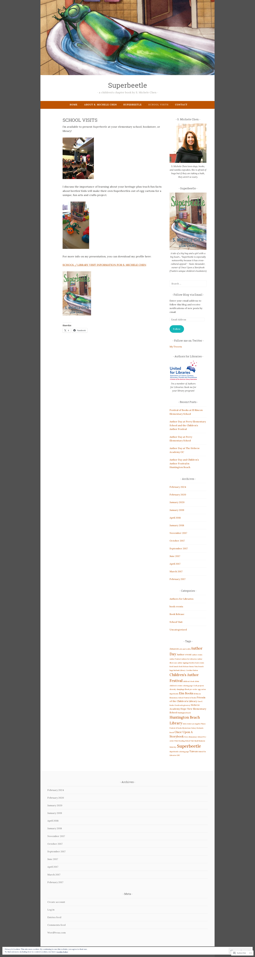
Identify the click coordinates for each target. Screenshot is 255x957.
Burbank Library (179, 670)
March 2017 (176, 571)
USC (178, 755)
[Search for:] (188, 283)
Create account (56, 901)
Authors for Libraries (181, 598)
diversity (173, 689)
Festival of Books (190, 698)
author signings (183, 663)
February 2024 (178, 486)
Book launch (174, 666)
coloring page (188, 686)
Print (176, 741)
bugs (171, 670)
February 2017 (177, 579)
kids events (187, 724)
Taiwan (193, 751)
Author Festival (175, 659)
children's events (176, 686)
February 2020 (178, 494)
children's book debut (191, 681)
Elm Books (186, 693)
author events (197, 655)
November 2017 (178, 533)
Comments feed (56, 924)
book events (176, 606)
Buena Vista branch (196, 666)
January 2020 (177, 502)
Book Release (177, 614)
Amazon (174, 648)
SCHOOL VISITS (158, 104)
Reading (182, 741)
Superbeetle (127, 85)
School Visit (176, 621)
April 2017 (175, 563)
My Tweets (176, 346)
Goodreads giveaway (182, 705)
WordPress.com (56, 932)
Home (73, 104)
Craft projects (198, 686)
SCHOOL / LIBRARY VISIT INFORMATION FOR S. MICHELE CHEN (104, 264)
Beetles (192, 663)
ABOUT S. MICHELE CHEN (100, 104)
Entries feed (54, 917)
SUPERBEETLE (132, 104)
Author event (184, 654)
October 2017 (177, 540)
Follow (176, 328)
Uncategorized (178, 629)
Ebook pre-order (191, 689)
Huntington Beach (184, 713)
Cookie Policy (62, 952)
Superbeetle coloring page (179, 752)
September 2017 (179, 548)
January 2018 (177, 525)
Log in (50, 909)
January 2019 (177, 510)
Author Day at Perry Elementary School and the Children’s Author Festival (188, 425)
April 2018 (175, 517)
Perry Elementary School (193, 737)
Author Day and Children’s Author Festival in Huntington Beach (184, 463)
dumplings (180, 689)
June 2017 (175, 556)
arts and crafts (184, 649)
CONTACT (181, 104)
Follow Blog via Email (188, 294)
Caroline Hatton (192, 670)
